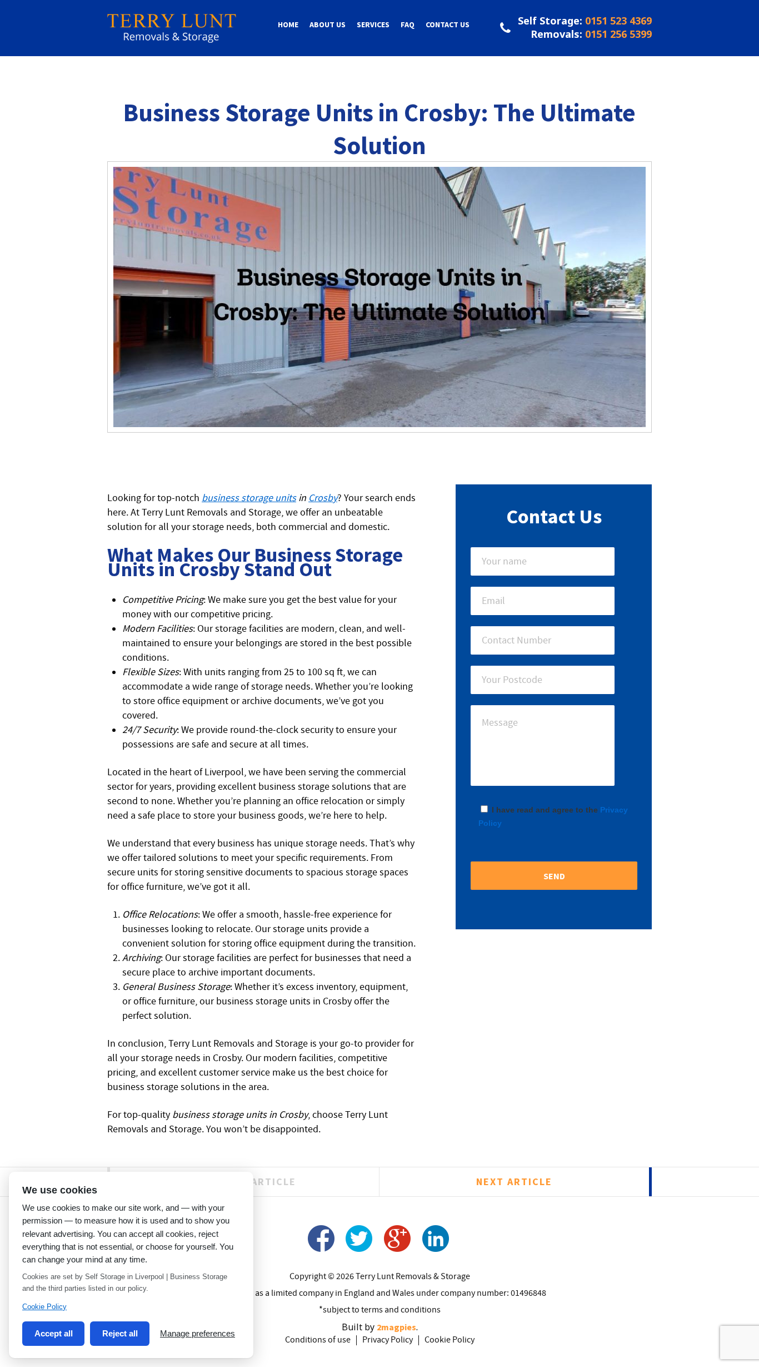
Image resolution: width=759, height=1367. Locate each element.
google (397, 1238)
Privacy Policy (387, 1340)
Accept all (53, 1333)
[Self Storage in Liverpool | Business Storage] (171, 36)
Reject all (120, 1333)
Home (288, 24)
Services (373, 24)
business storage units (249, 498)
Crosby (322, 498)
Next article (514, 1181)
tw (359, 1238)
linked (436, 1238)
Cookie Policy (450, 1340)
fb (320, 1238)
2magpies (396, 1327)
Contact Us (448, 24)
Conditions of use (318, 1340)
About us (327, 24)
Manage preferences (197, 1333)
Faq (408, 24)
